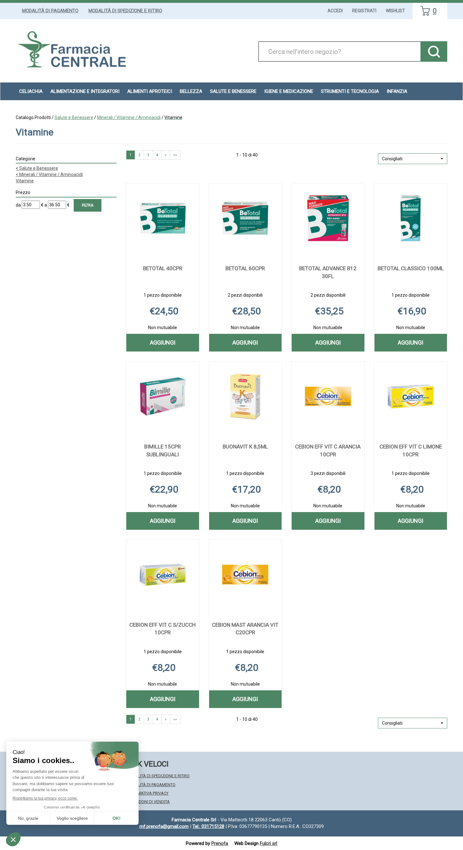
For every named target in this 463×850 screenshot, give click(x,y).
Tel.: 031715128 (208, 826)
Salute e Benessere (73, 117)
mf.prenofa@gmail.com (164, 826)
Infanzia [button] (397, 91)
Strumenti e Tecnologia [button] (350, 91)
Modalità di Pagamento (50, 11)
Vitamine (25, 180)
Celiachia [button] (31, 91)
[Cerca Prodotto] (433, 51)
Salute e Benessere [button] (233, 91)
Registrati (364, 10)
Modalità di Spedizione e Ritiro (125, 11)
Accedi (335, 10)
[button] (412, 158)
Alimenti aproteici (149, 91)
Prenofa (219, 843)
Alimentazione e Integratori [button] (84, 91)
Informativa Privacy (147, 793)
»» (175, 155)
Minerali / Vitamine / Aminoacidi (129, 117)
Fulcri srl (268, 843)
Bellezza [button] (191, 91)
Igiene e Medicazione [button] (288, 91)
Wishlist (395, 10)
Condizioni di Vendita (148, 801)
